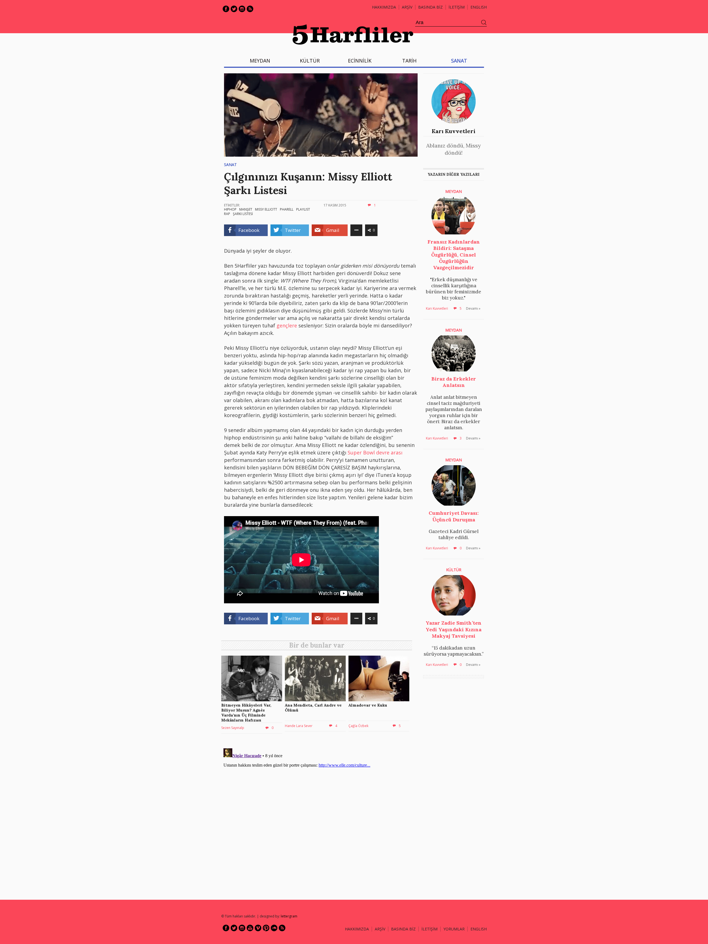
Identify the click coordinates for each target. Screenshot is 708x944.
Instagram (242, 9)
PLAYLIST (303, 209)
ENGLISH (478, 7)
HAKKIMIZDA (357, 929)
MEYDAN (260, 60)
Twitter (234, 9)
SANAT (459, 60)
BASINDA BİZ (430, 7)
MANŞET (245, 209)
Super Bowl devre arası (375, 452)
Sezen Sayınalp (232, 727)
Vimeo (258, 928)
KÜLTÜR (310, 60)
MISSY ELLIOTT (266, 209)
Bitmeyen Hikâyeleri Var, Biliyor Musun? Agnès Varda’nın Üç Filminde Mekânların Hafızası (246, 713)
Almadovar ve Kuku (367, 705)
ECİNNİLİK (359, 60)
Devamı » (473, 308)
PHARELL (286, 209)
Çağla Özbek (358, 725)
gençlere (287, 325)
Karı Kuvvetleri (453, 131)
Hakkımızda (384, 7)
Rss (250, 9)
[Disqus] (318, 815)
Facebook (226, 9)
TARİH (409, 60)
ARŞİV (407, 7)
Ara (484, 22)
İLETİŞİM (457, 7)
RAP (227, 213)
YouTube (250, 928)
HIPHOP (230, 209)
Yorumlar (454, 929)
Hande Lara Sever (299, 725)
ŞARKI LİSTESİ (243, 213)
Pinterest (266, 928)
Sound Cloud (274, 928)
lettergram (289, 916)
